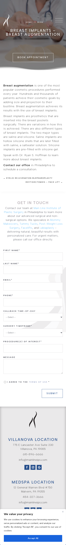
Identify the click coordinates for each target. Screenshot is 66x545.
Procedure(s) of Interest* (22, 341)
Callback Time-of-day (19, 311)
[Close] (63, 511)
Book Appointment (33, 57)
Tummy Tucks (28, 223)
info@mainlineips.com (33, 459)
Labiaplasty (47, 227)
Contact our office (16, 165)
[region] (33, 527)
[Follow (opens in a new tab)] (26, 467)
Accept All (33, 538)
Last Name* (11, 264)
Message (9, 357)
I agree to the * (29, 382)
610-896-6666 (33, 454)
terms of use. (38, 382)
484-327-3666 (33, 496)
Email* (7, 280)
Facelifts (26, 227)
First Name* (11, 250)
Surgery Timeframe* (17, 326)
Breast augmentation (18, 85)
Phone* (8, 295)
